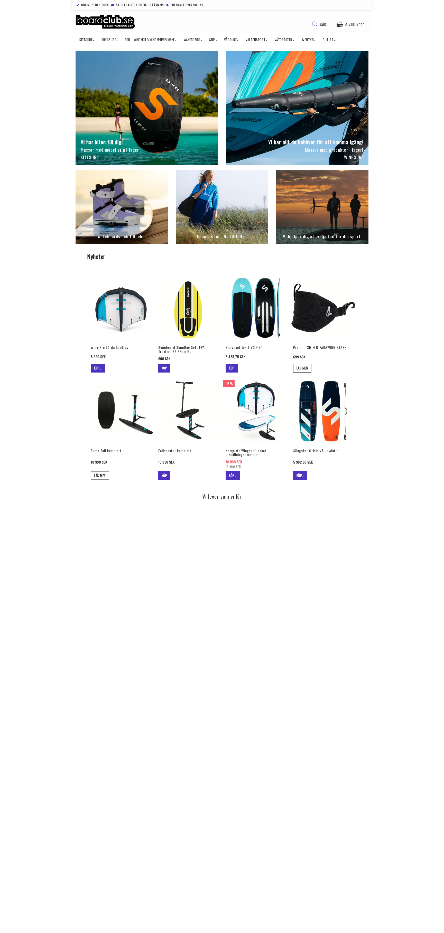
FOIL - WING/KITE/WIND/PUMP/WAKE (150, 39)
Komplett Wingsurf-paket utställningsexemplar (246, 452)
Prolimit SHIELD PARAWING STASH (320, 347)
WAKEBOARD (192, 39)
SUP (212, 39)
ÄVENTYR (307, 39)
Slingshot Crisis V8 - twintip (316, 450)
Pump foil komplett (106, 450)
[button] (350, 24)
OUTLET (328, 39)
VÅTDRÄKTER (283, 39)
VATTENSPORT (256, 39)
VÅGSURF (230, 39)
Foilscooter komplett (174, 450)
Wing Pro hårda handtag (110, 347)
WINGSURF (108, 39)
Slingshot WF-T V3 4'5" (244, 347)
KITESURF (85, 39)
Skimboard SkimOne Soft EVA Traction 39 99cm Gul (181, 349)
